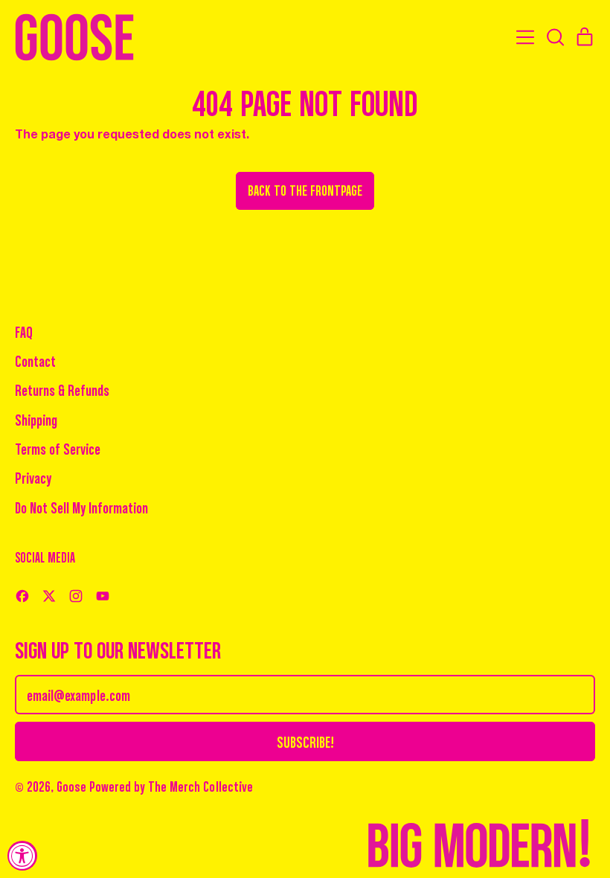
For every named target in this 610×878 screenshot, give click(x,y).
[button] (555, 37)
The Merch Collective (200, 786)
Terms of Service (57, 448)
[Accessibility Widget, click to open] (22, 856)
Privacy (33, 477)
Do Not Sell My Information (81, 507)
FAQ (24, 331)
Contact (35, 360)
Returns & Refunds (62, 389)
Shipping (36, 419)
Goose (71, 786)
